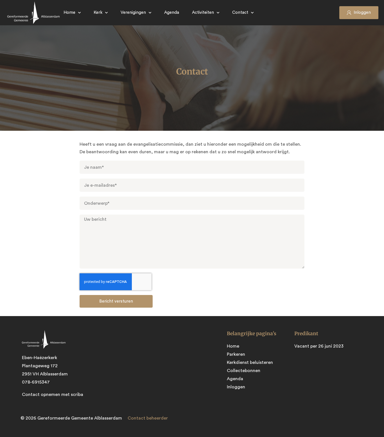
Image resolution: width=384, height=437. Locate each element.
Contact (240, 12)
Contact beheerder (148, 418)
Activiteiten (203, 12)
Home (69, 12)
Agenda (171, 12)
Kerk (98, 12)
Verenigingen (133, 12)
